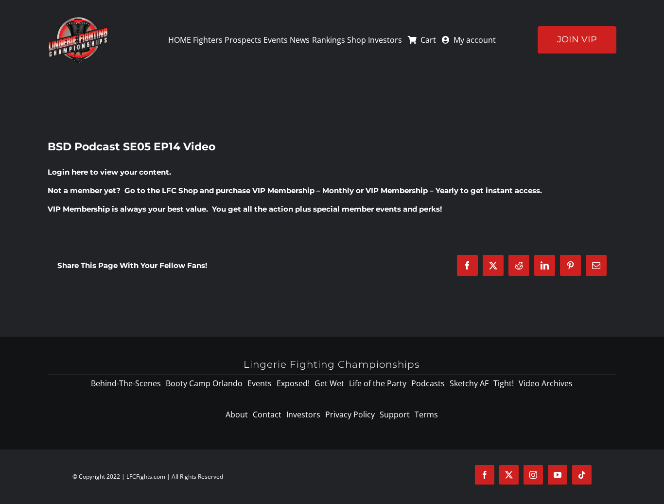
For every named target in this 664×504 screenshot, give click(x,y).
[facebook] (484, 475)
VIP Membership (79, 209)
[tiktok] (582, 475)
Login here (68, 172)
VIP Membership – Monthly (303, 190)
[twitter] (509, 475)
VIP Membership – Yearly (412, 190)
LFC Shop (180, 190)
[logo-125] (78, 19)
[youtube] (557, 475)
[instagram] (533, 475)
